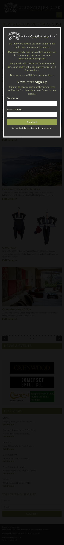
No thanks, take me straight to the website (31, 128)
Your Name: (13, 98)
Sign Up (31, 122)
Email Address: (14, 109)
